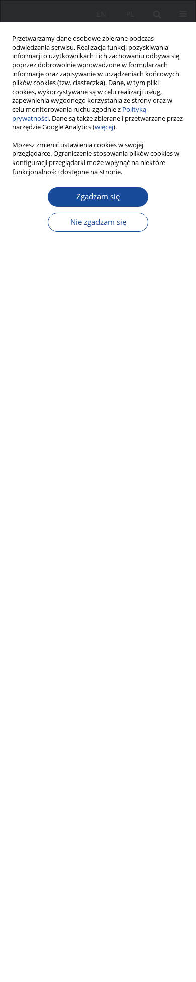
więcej (104, 127)
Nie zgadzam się (98, 222)
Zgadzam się (98, 196)
